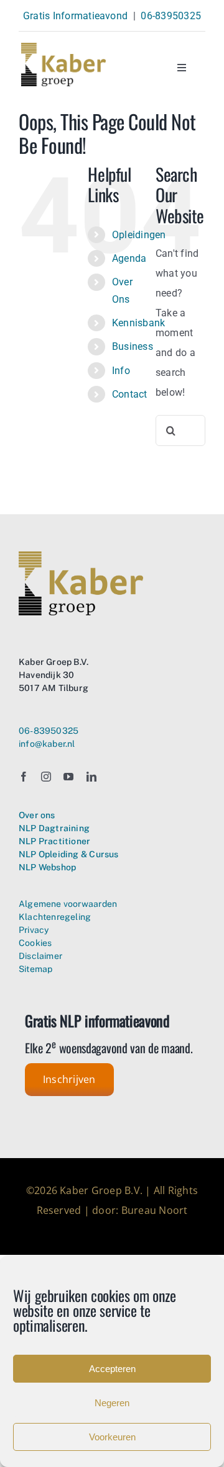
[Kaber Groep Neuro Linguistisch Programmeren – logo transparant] (63, 47)
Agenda (129, 258)
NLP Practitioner (54, 841)
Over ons (37, 815)
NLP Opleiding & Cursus (69, 854)
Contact (129, 394)
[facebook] (24, 777)
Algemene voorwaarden (68, 904)
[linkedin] (91, 777)
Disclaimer (40, 956)
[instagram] (46, 777)
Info (121, 371)
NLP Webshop (47, 867)
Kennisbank (138, 323)
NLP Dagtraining (54, 828)
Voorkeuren (112, 1437)
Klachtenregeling (55, 917)
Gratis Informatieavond (75, 16)
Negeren (112, 1403)
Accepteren (112, 1368)
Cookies (35, 943)
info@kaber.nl (47, 744)
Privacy (34, 930)
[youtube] (68, 777)
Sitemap (35, 969)
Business (132, 346)
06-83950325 (171, 16)
